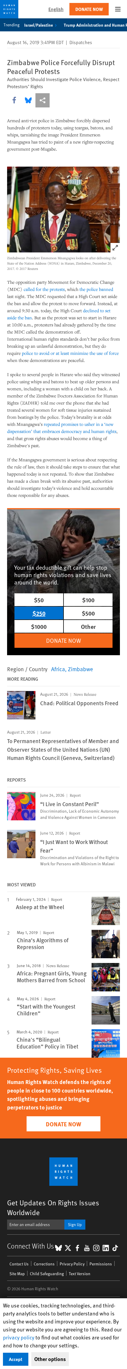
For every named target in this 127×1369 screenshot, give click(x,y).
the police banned (96, 289)
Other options (50, 1359)
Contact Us (19, 1264)
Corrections (44, 1264)
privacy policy (18, 1337)
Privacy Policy (72, 1264)
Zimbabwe (80, 669)
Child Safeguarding (47, 1273)
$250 (38, 613)
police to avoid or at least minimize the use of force (70, 353)
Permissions (100, 1264)
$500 (88, 613)
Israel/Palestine (38, 25)
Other (88, 626)
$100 (88, 599)
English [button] (56, 9)
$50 (39, 599)
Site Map (17, 1273)
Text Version (79, 1273)
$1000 (39, 626)
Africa (58, 669)
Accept (15, 1359)
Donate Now (89, 9)
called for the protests (44, 289)
